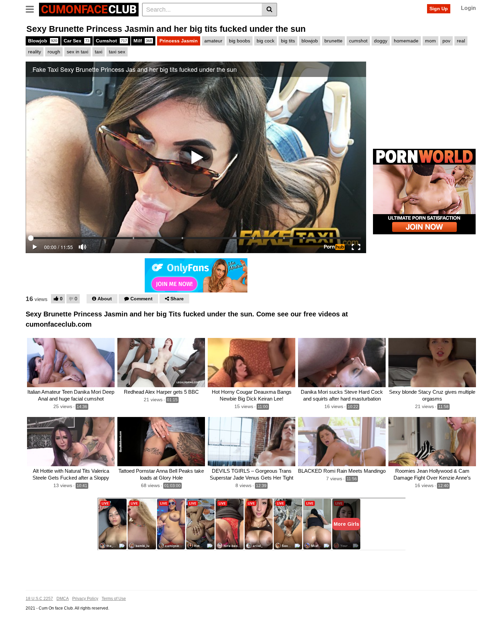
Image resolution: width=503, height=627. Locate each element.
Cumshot (111, 40)
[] (269, 9)
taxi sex (117, 51)
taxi (98, 51)
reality (34, 51)
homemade (406, 40)
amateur (213, 40)
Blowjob (42, 40)
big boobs (239, 40)
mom (430, 40)
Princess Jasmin (178, 40)
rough (54, 51)
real (461, 40)
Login (468, 8)
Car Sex (76, 40)
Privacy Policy (85, 598)
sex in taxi (77, 51)
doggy (380, 40)
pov (446, 40)
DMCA (62, 598)
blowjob (309, 40)
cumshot (358, 40)
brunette (333, 40)
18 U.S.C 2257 (39, 598)
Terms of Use (114, 598)
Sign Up (438, 8)
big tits (288, 40)
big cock (265, 40)
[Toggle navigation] (32, 8)
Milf (142, 40)
